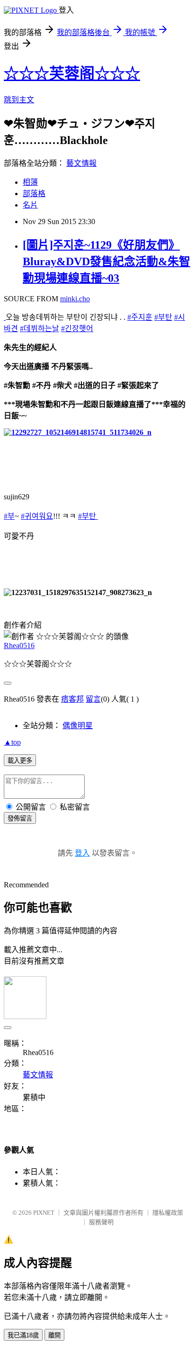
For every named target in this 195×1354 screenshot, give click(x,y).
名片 (30, 205)
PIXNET (43, 1212)
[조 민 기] (5, 317)
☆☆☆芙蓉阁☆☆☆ (72, 73)
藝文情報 (81, 163)
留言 (93, 699)
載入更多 (20, 760)
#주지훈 (139, 317)
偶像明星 (77, 726)
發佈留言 (20, 818)
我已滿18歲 (23, 1335)
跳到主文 (19, 100)
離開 (54, 1335)
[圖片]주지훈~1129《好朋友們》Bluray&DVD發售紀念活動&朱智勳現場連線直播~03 (106, 261)
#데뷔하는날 (39, 329)
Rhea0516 (19, 645)
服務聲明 (101, 1222)
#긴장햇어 (77, 329)
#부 (9, 516)
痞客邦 (72, 699)
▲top (12, 742)
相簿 (30, 182)
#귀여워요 (37, 516)
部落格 (34, 194)
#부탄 (163, 317)
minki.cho (75, 299)
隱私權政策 (167, 1212)
